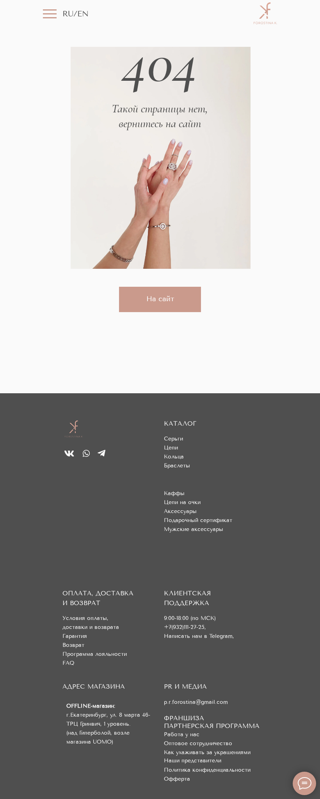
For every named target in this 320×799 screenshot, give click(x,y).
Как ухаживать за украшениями (207, 752)
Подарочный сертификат (198, 520)
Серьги (173, 438)
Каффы (174, 493)
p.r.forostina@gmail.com (196, 702)
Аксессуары (180, 511)
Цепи (171, 447)
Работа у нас (181, 734)
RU (67, 13)
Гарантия (74, 636)
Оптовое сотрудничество (198, 743)
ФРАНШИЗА (184, 718)
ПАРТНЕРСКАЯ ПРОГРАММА (212, 726)
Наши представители (192, 760)
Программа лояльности (94, 654)
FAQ (68, 663)
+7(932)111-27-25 (184, 627)
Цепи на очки (182, 502)
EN (83, 13)
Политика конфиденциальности (207, 770)
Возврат (73, 645)
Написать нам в (186, 636)
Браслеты (177, 465)
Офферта (177, 779)
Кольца (174, 456)
